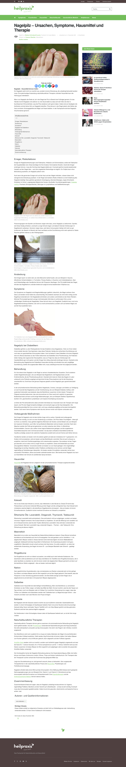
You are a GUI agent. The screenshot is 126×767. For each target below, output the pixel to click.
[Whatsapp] (42, 85)
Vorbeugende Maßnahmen (22, 132)
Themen (98, 1)
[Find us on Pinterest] (18, 1)
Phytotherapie (37, 626)
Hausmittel (43, 18)
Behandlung (18, 129)
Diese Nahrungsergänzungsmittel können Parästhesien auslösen (102, 100)
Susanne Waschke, (31, 37)
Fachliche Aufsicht (107, 1)
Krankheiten (32, 18)
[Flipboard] (53, 85)
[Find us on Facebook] (14, 1)
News (94, 18)
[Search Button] (110, 9)
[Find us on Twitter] (16, 1)
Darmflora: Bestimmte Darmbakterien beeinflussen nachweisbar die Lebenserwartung (95, 67)
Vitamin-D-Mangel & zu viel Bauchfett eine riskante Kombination (102, 111)
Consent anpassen (107, 761)
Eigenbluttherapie (58, 674)
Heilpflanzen (85, 18)
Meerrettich (18, 140)
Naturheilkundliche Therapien (23, 150)
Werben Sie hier (68, 761)
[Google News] (56, 85)
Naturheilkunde (55, 18)
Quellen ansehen (23, 39)
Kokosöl (17, 136)
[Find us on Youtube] (21, 1)
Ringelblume (18, 142)
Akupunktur (50, 664)
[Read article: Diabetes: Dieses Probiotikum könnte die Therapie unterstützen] (87, 90)
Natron (17, 144)
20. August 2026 (88, 72)
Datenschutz (84, 761)
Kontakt (82, 1)
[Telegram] (46, 85)
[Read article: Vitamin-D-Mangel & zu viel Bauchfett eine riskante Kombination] (87, 112)
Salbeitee (17, 146)
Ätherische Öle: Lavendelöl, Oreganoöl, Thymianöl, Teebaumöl (32, 138)
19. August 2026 (99, 115)
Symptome (22, 18)
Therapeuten (90, 1)
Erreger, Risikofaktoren (21, 121)
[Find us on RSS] (23, 1)
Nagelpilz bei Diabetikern (22, 127)
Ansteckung (18, 123)
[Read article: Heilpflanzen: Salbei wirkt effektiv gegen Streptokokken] (87, 123)
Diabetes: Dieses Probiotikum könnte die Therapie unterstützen (103, 89)
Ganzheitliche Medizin (70, 18)
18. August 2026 (99, 124)
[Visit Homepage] (24, 8)
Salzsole (17, 148)
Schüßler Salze (19, 642)
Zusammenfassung (20, 152)
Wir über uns (92, 761)
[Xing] (49, 85)
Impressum (76, 761)
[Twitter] (39, 85)
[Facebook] (36, 85)
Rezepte (99, 761)
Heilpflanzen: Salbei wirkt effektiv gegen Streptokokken (102, 121)
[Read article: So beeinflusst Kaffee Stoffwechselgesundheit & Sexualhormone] (87, 80)
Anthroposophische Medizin (22, 677)
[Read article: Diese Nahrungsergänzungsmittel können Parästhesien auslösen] (87, 100)
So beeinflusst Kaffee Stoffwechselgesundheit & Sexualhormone (102, 79)
